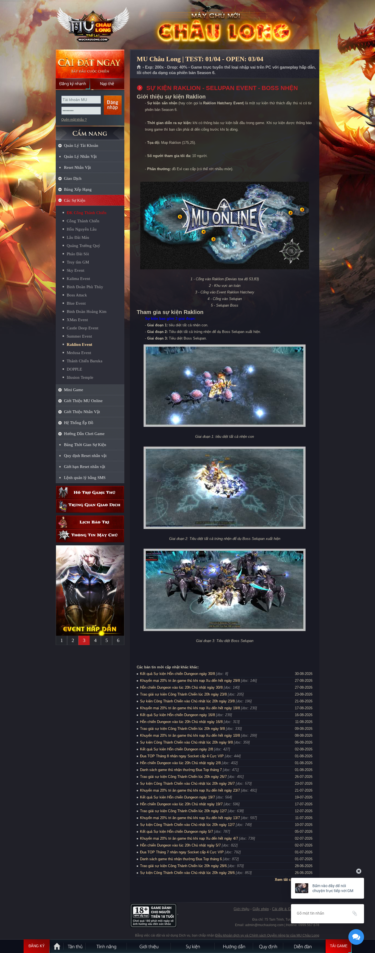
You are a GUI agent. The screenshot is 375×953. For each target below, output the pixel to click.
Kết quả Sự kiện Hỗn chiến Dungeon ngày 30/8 (177, 674)
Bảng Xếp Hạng (78, 189)
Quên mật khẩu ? (74, 120)
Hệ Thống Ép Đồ (78, 423)
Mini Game (73, 390)
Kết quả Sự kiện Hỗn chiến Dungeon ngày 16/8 (177, 715)
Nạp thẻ (107, 83)
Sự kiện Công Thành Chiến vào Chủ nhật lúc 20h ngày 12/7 (187, 825)
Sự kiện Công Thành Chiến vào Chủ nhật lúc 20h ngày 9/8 (186, 742)
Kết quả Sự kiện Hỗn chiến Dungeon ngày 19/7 (177, 797)
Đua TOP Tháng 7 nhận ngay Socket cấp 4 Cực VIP (182, 852)
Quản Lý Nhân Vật (80, 156)
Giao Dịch (73, 178)
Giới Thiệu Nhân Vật (82, 412)
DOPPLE (74, 369)
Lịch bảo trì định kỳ (90, 522)
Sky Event (75, 270)
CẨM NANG (90, 130)
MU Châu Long (89, 25)
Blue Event (76, 303)
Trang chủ (139, 67)
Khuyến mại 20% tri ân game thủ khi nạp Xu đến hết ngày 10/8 (190, 735)
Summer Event (79, 336)
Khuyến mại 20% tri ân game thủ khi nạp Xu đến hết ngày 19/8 (190, 708)
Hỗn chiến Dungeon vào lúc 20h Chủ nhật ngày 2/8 (180, 763)
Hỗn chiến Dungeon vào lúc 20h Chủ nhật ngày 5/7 (180, 845)
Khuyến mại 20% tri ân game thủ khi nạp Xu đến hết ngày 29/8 (190, 681)
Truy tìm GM (78, 262)
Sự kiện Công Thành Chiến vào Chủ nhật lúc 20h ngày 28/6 (187, 873)
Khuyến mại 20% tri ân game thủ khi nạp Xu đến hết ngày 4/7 (189, 838)
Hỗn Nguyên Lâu (82, 229)
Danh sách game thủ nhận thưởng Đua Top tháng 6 (181, 859)
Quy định (268, 946)
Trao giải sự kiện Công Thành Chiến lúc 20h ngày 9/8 (182, 729)
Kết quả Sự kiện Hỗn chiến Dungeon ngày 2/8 (176, 749)
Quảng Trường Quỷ (83, 245)
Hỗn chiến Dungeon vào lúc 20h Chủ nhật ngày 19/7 (181, 804)
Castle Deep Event (82, 328)
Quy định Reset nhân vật (85, 455)
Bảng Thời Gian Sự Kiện (85, 444)
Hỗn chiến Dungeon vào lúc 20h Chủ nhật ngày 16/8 (181, 722)
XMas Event (77, 320)
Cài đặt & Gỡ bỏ (285, 909)
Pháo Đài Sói (78, 254)
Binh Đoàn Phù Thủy (85, 287)
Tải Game (339, 946)
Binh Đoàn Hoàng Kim (87, 311)
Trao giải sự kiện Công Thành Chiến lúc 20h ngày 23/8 (183, 694)
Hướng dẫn (234, 946)
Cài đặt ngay (90, 63)
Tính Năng (106, 946)
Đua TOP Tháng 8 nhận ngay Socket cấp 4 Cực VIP (182, 756)
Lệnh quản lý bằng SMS (84, 477)
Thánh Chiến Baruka (84, 361)
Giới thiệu (241, 909)
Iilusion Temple (80, 377)
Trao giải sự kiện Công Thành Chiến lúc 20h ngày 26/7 (183, 777)
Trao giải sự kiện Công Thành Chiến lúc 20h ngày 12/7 (183, 811)
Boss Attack (77, 295)
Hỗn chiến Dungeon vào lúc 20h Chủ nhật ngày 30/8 (181, 687)
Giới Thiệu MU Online (83, 401)
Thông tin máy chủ (90, 535)
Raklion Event (79, 344)
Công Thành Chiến (83, 221)
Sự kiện (193, 946)
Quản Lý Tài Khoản (81, 145)
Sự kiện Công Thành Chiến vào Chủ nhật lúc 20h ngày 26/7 (187, 783)
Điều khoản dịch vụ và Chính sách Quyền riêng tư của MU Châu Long (267, 935)
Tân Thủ (75, 946)
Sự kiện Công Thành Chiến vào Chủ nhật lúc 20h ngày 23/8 (187, 701)
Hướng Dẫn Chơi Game (84, 433)
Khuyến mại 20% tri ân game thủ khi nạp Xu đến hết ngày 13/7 (190, 818)
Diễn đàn (304, 946)
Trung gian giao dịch (90, 506)
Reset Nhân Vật (77, 167)
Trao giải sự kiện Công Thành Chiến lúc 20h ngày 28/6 (183, 866)
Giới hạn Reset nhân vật (84, 466)
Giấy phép (261, 909)
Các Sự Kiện (74, 200)
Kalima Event (78, 278)
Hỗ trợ (90, 492)
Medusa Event (79, 353)
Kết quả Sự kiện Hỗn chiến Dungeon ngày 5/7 (176, 831)
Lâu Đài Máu (78, 237)
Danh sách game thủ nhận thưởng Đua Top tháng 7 (181, 770)
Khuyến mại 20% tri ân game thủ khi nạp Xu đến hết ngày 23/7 (190, 790)
